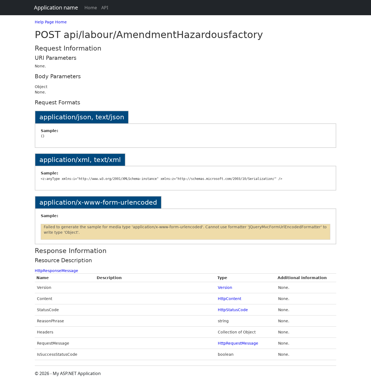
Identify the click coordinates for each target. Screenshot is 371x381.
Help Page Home (51, 22)
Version (225, 287)
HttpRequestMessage (238, 343)
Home (90, 8)
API (104, 8)
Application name (56, 7)
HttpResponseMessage (56, 270)
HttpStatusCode (233, 310)
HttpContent (229, 298)
